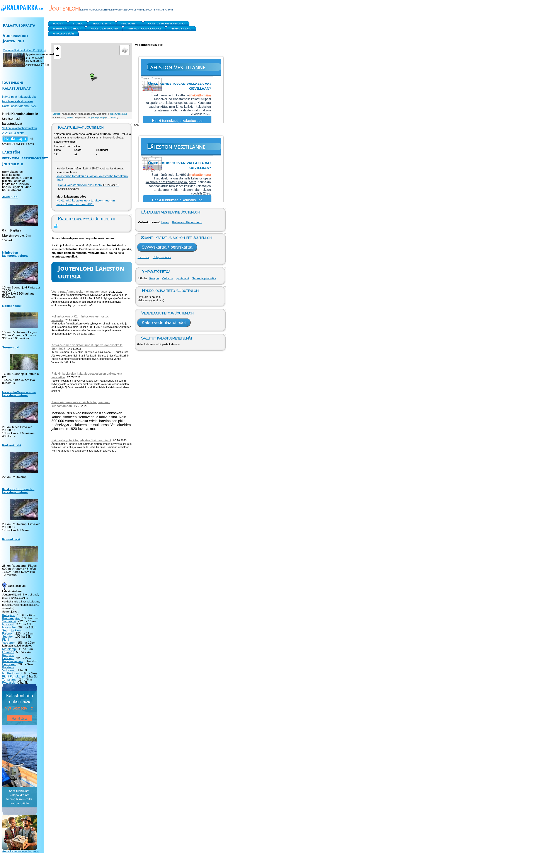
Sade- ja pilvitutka (204, 278)
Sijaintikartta (102, 23)
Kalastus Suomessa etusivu (166, 23)
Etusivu (78, 23)
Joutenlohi (10, 197)
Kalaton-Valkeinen (8, 668)
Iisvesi (165, 222)
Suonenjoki (10, 347)
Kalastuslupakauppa (104, 28)
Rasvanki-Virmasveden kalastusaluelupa (19, 393)
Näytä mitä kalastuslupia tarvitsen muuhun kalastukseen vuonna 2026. (85, 202)
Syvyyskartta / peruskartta (167, 247)
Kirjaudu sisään (63, 33)
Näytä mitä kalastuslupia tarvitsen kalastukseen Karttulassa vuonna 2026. (19, 101)
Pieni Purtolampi (13, 676)
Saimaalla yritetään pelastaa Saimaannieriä (81, 440)
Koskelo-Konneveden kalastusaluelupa (18, 490)
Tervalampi (9, 679)
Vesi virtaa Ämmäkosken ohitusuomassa (79, 291)
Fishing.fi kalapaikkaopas (144, 28)
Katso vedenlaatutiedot (164, 322)
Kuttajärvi (8, 615)
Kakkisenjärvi (11, 618)
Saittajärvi (9, 621)
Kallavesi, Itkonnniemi (187, 222)
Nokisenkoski (12, 305)
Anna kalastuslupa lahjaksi (20, 851)
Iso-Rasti (8, 624)
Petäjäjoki (8, 682)
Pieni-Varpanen (8, 641)
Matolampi (9, 649)
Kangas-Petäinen (8, 656)
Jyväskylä (182, 278)
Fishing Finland (181, 28)
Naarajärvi (9, 627)
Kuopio (154, 278)
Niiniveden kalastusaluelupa (15, 254)
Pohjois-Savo (162, 257)
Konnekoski (11, 539)
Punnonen (9, 664)
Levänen (8, 652)
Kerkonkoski (11, 445)
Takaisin (58, 23)
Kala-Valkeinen (12, 661)
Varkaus (167, 278)
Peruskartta (129, 23)
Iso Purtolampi (12, 673)
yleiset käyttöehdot (67, 28)
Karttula (143, 257)
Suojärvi (7, 636)
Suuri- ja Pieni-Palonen (12, 632)
